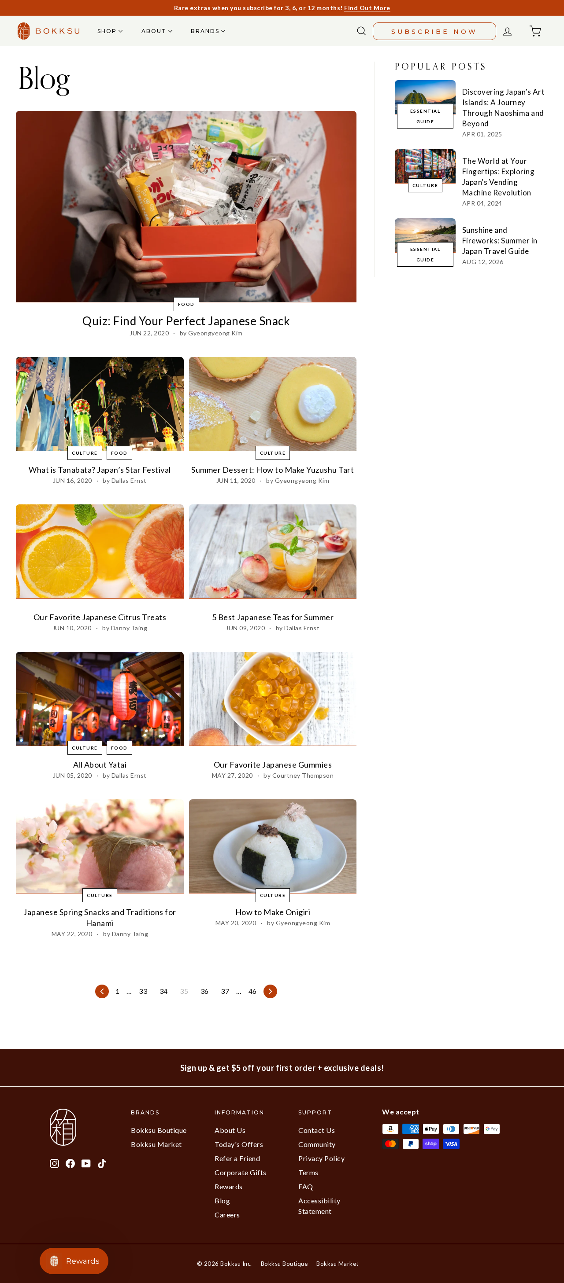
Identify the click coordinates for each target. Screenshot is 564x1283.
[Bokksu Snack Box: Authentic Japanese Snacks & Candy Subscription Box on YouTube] (86, 1162)
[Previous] (102, 991)
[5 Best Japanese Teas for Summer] (273, 551)
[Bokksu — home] (48, 31)
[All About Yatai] (100, 699)
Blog (222, 1200)
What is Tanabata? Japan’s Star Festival (100, 469)
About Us (230, 1130)
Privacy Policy (321, 1158)
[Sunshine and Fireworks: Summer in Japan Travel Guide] (425, 235)
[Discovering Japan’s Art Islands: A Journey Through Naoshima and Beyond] (425, 97)
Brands (206, 31)
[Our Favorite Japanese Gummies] (273, 699)
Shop (108, 31)
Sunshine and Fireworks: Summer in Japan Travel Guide (500, 240)
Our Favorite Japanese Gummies (273, 764)
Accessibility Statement (319, 1205)
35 (184, 991)
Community (317, 1144)
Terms (308, 1172)
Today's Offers (239, 1144)
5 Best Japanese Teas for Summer (273, 617)
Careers (227, 1214)
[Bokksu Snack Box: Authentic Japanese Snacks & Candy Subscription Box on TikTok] (102, 1162)
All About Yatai (100, 764)
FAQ (305, 1186)
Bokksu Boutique (159, 1130)
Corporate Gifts (241, 1172)
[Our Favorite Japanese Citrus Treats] (100, 551)
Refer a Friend (237, 1158)
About (155, 31)
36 (204, 991)
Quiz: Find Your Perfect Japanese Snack (186, 321)
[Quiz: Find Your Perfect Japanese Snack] (186, 206)
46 (253, 991)
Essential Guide (425, 116)
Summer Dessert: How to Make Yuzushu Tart (272, 469)
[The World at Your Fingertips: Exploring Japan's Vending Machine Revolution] (425, 166)
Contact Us (316, 1130)
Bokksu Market (156, 1144)
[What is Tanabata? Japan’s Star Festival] (100, 404)
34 (164, 991)
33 (143, 991)
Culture (85, 453)
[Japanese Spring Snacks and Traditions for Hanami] (100, 846)
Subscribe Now (434, 32)
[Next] (270, 991)
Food (186, 304)
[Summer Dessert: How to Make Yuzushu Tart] (273, 404)
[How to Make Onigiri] (273, 846)
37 (225, 991)
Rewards (229, 1186)
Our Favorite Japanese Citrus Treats (100, 617)
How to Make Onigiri (273, 912)
